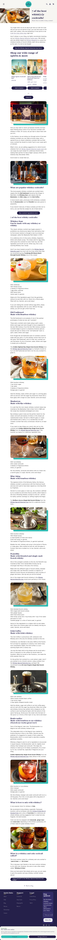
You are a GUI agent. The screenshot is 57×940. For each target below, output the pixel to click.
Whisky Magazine (32, 40)
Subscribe (48, 920)
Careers (5, 913)
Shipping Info (20, 903)
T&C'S (31, 903)
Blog (5, 903)
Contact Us (19, 896)
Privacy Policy (33, 900)
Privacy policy (4, 928)
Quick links (8, 893)
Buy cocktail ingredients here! (28, 213)
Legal (32, 893)
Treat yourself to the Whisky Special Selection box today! (28, 879)
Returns (18, 906)
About (5, 896)
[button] (3, 4)
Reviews (5, 906)
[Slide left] (25, 93)
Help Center (19, 900)
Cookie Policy (33, 896)
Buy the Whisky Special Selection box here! (28, 48)
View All (28, 97)
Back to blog (29, 886)
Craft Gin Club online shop (18, 33)
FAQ (5, 900)
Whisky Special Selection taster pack (26, 38)
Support (20, 893)
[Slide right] (31, 93)
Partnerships (6, 909)
